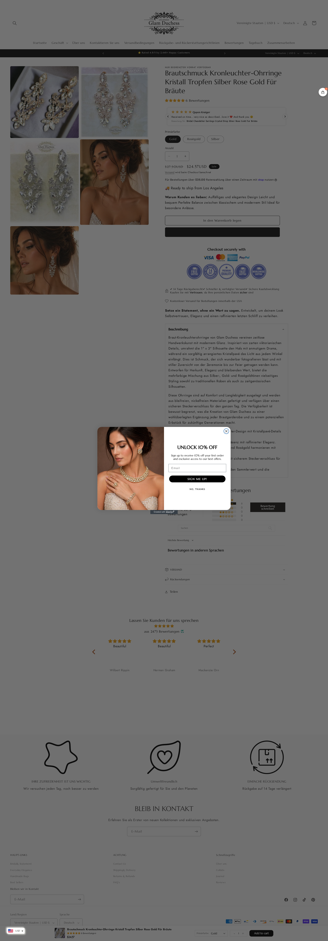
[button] (323, 92)
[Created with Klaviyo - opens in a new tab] (164, 512)
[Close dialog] (226, 431)
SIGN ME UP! (197, 479)
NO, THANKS (197, 489)
